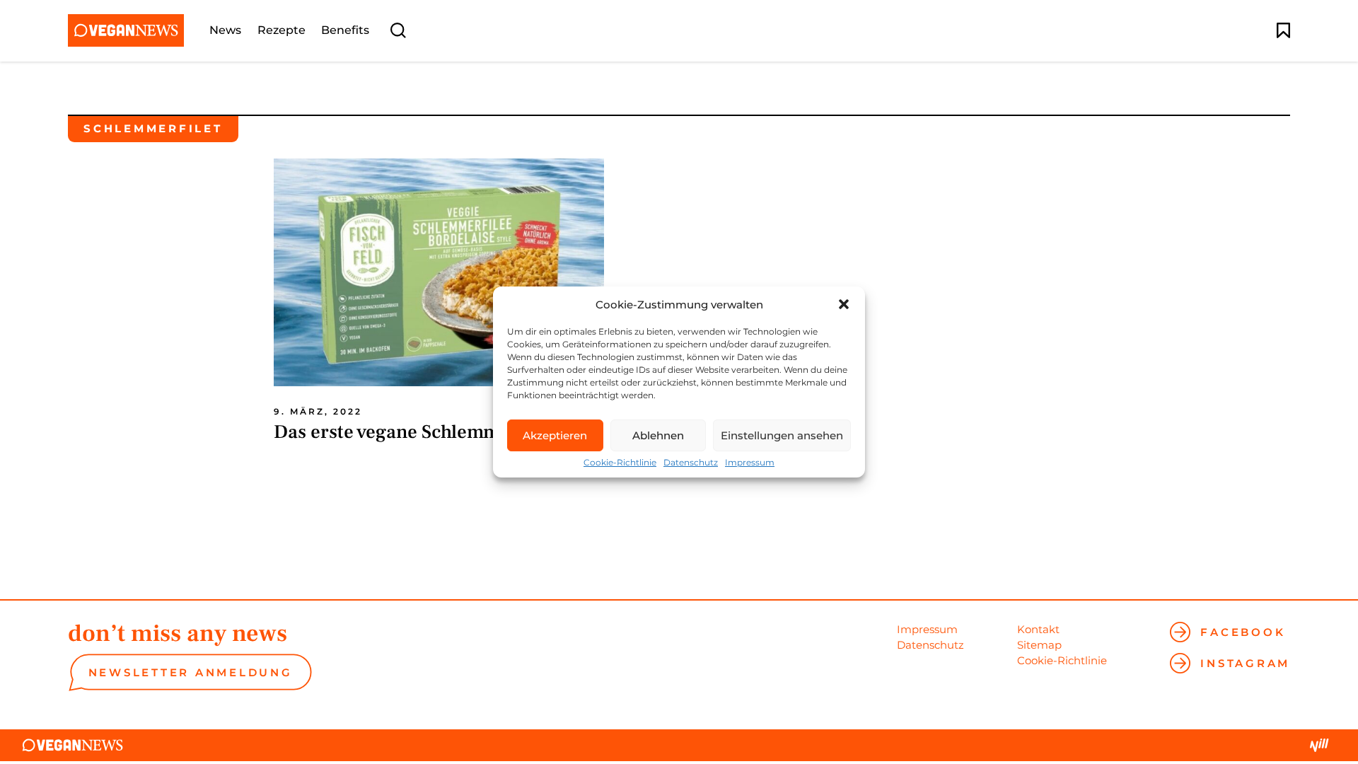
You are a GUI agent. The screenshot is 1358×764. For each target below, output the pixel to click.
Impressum (749, 462)
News (225, 30)
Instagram (1245, 663)
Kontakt (1038, 629)
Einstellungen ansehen (782, 435)
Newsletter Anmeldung (190, 672)
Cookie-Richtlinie (620, 462)
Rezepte (281, 30)
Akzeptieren (555, 435)
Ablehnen (658, 435)
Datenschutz (690, 462)
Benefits (345, 30)
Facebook (1242, 632)
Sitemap (1039, 645)
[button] (844, 304)
